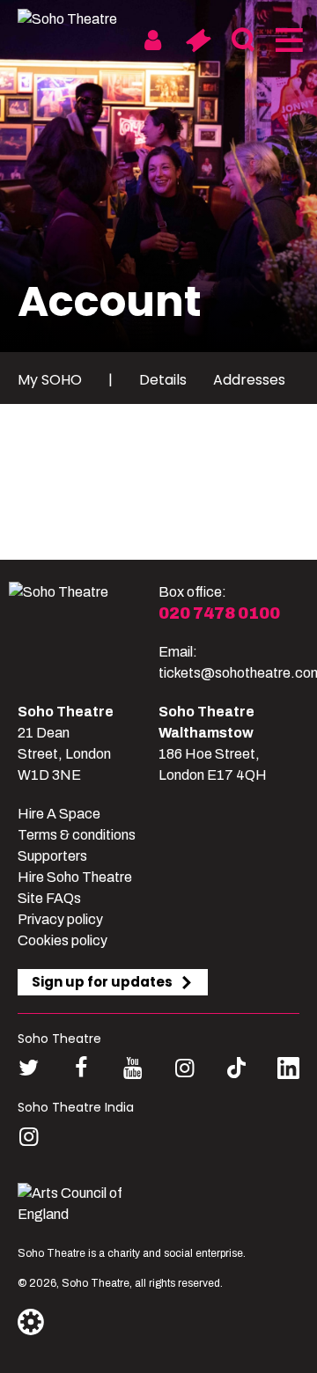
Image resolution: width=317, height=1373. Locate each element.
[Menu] (287, 40)
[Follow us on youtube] (133, 1068)
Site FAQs (49, 898)
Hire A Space (59, 813)
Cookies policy (62, 940)
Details (163, 380)
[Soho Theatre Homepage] (84, 19)
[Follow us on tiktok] (236, 1068)
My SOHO (50, 380)
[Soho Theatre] (83, 633)
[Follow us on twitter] (29, 1068)
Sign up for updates (102, 982)
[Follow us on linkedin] (288, 1071)
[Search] (242, 40)
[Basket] (198, 40)
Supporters (52, 855)
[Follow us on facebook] (81, 1068)
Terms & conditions (77, 834)
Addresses (249, 380)
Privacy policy (60, 919)
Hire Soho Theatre (75, 877)
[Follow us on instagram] (184, 1068)
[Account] (153, 40)
